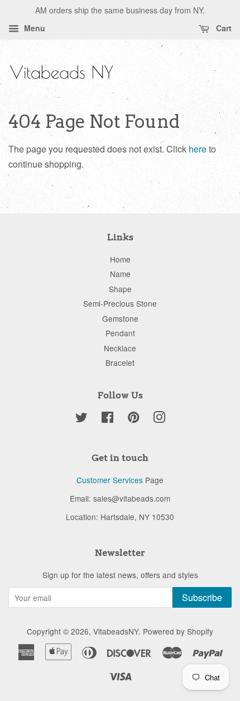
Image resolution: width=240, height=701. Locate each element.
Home (120, 259)
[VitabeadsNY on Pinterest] (133, 419)
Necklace (120, 348)
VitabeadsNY (115, 631)
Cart (223, 28)
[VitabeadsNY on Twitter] (81, 419)
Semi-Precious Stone (120, 303)
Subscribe (202, 597)
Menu (33, 28)
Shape (120, 288)
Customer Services (109, 479)
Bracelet (120, 362)
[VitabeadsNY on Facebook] (107, 419)
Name (120, 273)
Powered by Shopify (178, 631)
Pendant (120, 332)
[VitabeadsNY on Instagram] (159, 419)
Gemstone (120, 318)
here (198, 148)
